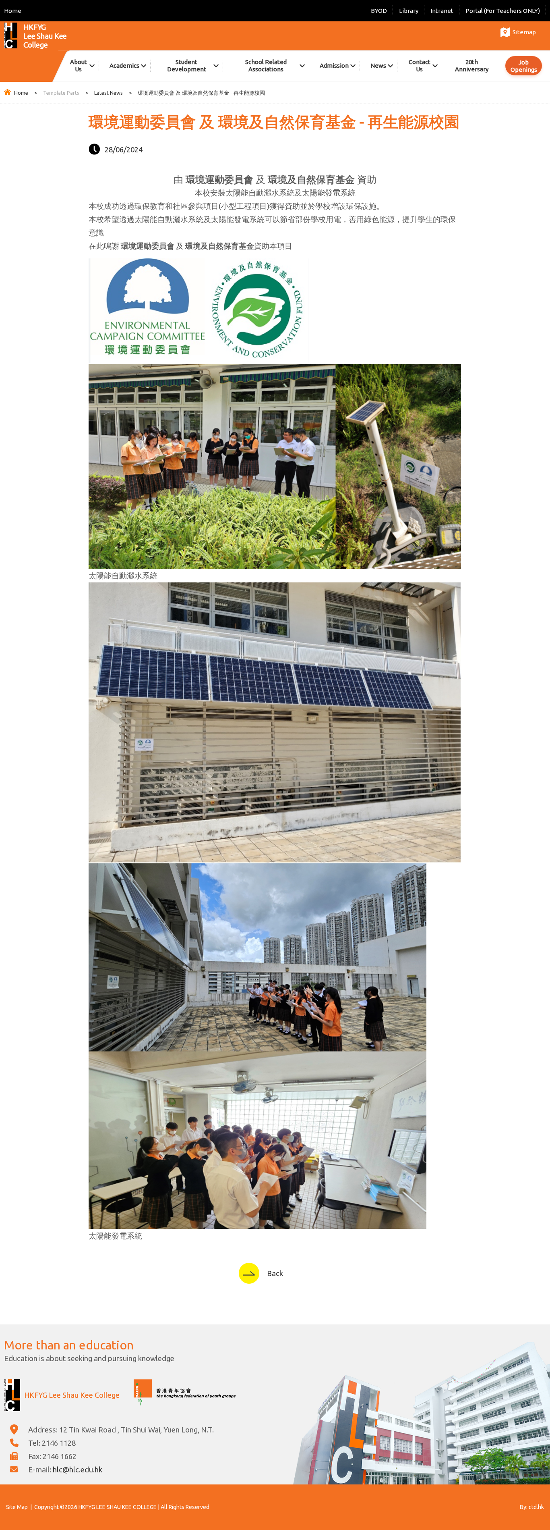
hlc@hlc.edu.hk (77, 1470)
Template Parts (61, 93)
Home (12, 10)
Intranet (441, 10)
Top (529, 1496)
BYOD (379, 10)
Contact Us (419, 65)
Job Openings (524, 66)
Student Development (186, 65)
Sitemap (524, 32)
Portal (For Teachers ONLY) (502, 10)
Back (275, 1273)
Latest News (108, 93)
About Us (78, 65)
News (378, 65)
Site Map (17, 1507)
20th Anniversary (471, 65)
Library (408, 10)
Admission (334, 65)
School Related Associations (266, 65)
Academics (124, 65)
